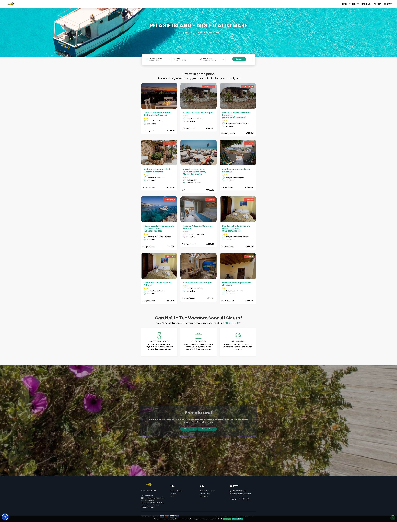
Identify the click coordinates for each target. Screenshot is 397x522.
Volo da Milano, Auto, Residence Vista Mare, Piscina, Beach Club (194, 172)
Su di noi (174, 494)
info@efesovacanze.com (241, 494)
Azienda (377, 4)
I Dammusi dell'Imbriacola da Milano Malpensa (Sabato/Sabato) (159, 228)
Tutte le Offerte (176, 491)
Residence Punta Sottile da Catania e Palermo (157, 170)
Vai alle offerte (208, 429)
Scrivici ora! (189, 429)
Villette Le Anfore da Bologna (198, 112)
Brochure (366, 4)
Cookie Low (204, 496)
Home (344, 4)
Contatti (388, 4)
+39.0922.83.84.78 (238, 491)
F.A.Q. (172, 496)
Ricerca (238, 59)
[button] (5, 517)
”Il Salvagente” (232, 323)
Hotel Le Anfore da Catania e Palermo (198, 227)
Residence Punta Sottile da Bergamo (236, 170)
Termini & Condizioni (207, 491)
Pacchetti (354, 4)
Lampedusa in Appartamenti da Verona (237, 284)
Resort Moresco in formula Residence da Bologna (157, 114)
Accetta (227, 519)
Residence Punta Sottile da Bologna (157, 284)
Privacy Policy (237, 519)
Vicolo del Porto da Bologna (197, 282)
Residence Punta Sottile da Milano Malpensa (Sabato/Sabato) (236, 228)
